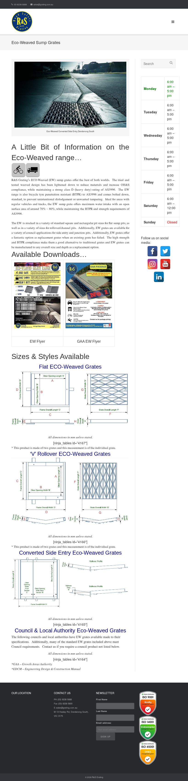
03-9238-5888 (20, 4)
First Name (101, 699)
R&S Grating (97, 777)
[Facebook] (152, 251)
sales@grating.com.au (43, 4)
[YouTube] (165, 264)
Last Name (101, 711)
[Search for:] (158, 63)
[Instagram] (152, 264)
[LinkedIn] (159, 277)
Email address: (103, 722)
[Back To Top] (176, 769)
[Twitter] (165, 251)
